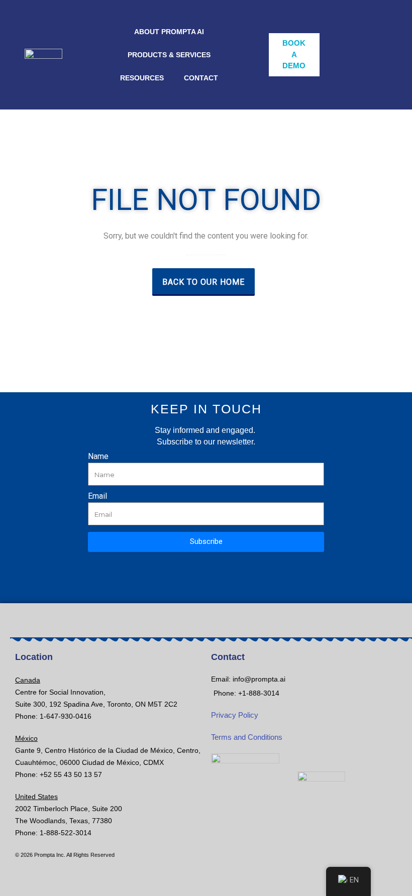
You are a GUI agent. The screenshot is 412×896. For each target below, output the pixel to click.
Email (97, 496)
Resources (142, 78)
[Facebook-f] (206, 589)
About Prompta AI (169, 32)
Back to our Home (203, 282)
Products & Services (169, 55)
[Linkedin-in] (240, 589)
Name (98, 457)
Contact (201, 78)
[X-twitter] (172, 589)
